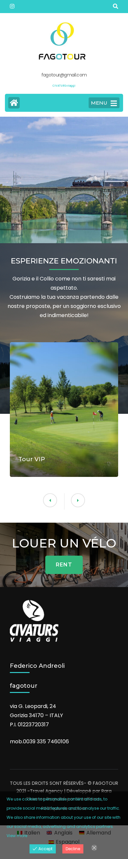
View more (17, 835)
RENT (64, 565)
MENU (99, 103)
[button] (78, 500)
